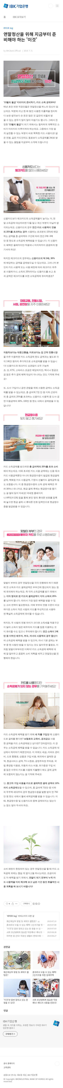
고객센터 (7, 1067)
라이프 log (12, 915)
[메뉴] (57, 6)
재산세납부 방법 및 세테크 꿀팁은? (22, 921)
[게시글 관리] (16, 904)
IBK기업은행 (10, 1021)
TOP (57, 1063)
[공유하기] (13, 904)
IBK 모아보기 (19, 17)
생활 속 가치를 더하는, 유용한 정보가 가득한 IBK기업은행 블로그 (25, 1026)
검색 (50, 6)
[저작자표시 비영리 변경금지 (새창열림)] (36, 904)
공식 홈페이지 (9, 1063)
